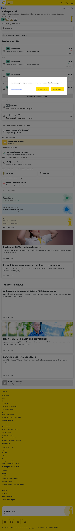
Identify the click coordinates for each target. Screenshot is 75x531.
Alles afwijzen (57, 89)
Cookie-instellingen (16, 89)
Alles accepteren (42, 89)
